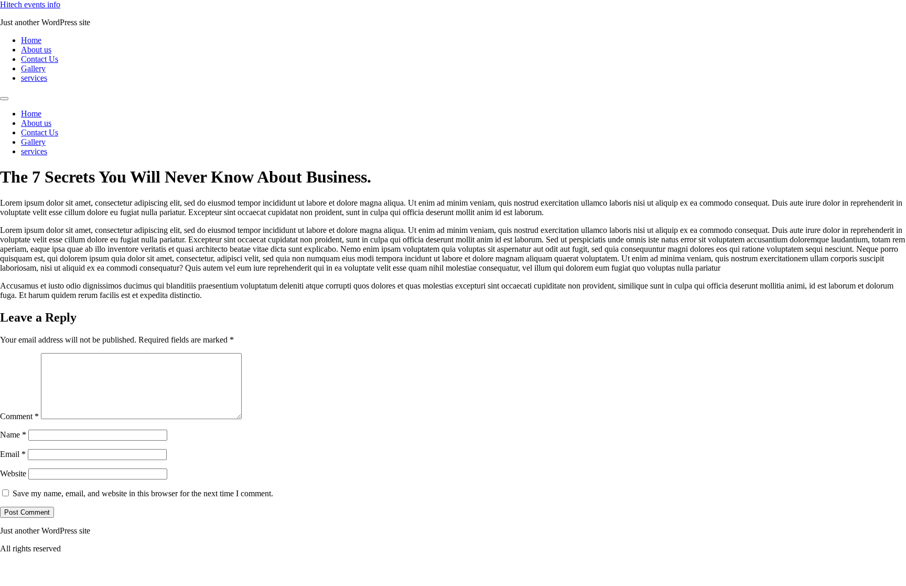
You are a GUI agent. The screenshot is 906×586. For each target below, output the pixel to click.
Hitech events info (30, 4)
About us (36, 49)
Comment (19, 416)
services (34, 77)
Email (13, 454)
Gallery (33, 68)
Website (13, 473)
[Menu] (4, 98)
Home (31, 40)
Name (13, 434)
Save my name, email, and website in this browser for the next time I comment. (143, 493)
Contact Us (39, 59)
